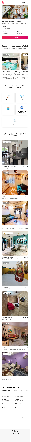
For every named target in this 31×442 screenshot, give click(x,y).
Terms (11, 435)
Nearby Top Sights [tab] (18, 390)
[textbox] (8, 33)
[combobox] (15, 28)
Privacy (7, 435)
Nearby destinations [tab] (6, 390)
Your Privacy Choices (19, 435)
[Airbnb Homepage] (3, 2)
